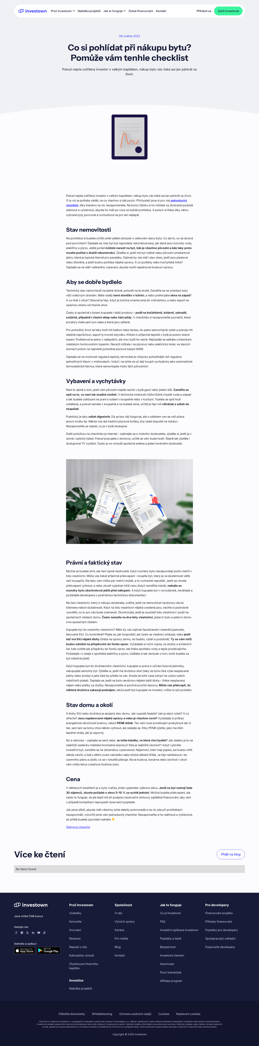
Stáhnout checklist (78, 827)
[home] (32, 11)
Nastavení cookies (188, 1014)
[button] (63, 11)
